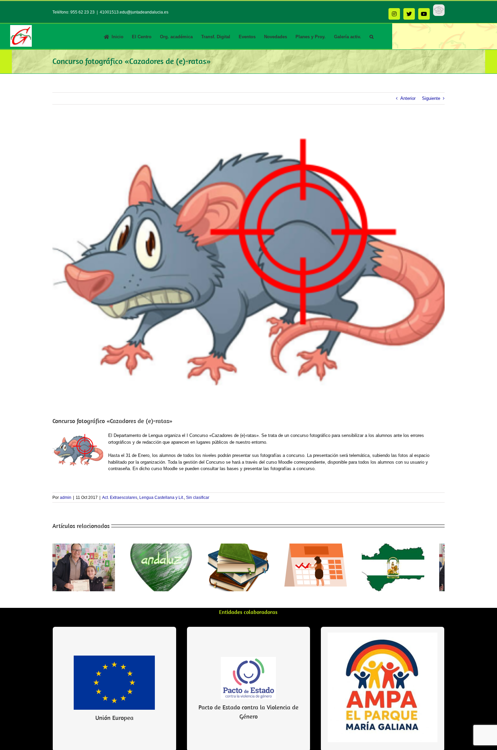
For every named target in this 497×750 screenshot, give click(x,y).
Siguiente (431, 98)
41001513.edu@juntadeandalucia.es (134, 12)
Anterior (408, 98)
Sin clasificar (197, 497)
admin (65, 497)
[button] (372, 36)
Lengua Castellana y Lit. (161, 497)
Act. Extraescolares (119, 497)
